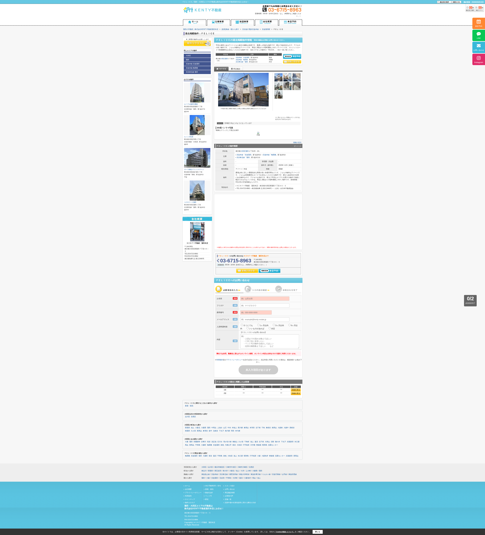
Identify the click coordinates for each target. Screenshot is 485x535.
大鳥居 (239, 445)
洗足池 (213, 442)
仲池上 (234, 428)
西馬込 (199, 431)
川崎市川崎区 (242, 467)
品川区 (187, 417)
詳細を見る (296, 390)
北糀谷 (215, 431)
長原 (208, 442)
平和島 (197, 445)
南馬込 (274, 428)
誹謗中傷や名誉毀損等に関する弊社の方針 (240, 503)
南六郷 (227, 431)
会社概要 (188, 489)
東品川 (203, 471)
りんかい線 (266, 474)
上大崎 (248, 471)
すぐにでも (248, 325)
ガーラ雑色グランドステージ (194, 169)
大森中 (286, 428)
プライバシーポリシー (234, 360)
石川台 (219, 442)
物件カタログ (190, 503)
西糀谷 (292, 428)
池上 (192, 428)
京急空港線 (276, 474)
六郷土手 (228, 445)
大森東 (280, 428)
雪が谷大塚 (227, 442)
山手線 (284, 474)
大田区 (222, 59)
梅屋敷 (245, 60)
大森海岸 (265, 456)
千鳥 (263, 428)
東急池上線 (205, 474)
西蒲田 (187, 428)
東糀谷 (268, 428)
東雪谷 (205, 431)
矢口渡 (297, 442)
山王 (225, 428)
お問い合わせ (230, 489)
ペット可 (208, 496)
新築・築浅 (189, 406)
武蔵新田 (290, 442)
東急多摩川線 (256, 474)
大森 (186, 442)
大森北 (197, 428)
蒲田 (226, 59)
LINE (479, 38)
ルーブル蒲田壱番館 (191, 104)
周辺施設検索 (230, 493)
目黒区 (193, 417)
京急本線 (239, 57)
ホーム (187, 486)
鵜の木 (277, 442)
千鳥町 (246, 442)
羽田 (232, 431)
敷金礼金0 (209, 493)
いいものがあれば (256, 328)
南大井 (225, 471)
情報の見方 (297, 142)
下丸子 (221, 431)
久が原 (193, 431)
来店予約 (478, 26)
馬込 (186, 445)
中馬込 (213, 428)
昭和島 (264, 445)
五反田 (222, 478)
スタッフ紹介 (230, 486)
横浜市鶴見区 (219, 467)
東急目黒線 (292, 474)
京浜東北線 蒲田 (192, 72)
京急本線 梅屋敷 (192, 68)
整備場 (258, 445)
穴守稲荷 (246, 445)
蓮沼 (256, 442)
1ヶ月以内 (264, 325)
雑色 (222, 445)
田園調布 (197, 442)
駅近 (207, 499)
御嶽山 (235, 442)
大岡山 (267, 442)
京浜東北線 (239, 62)
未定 (273, 328)
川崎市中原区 (231, 467)
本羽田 (252, 428)
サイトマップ (190, 499)
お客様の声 (229, 496)
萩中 (210, 431)
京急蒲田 (246, 57)
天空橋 (252, 445)
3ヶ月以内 (279, 325)
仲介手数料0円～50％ (213, 486)
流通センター (273, 445)
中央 (229, 428)
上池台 (219, 428)
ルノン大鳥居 (188, 137)
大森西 (203, 428)
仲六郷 (237, 431)
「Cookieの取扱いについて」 (285, 532)
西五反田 (218, 471)
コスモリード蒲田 (190, 202)
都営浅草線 (233, 474)
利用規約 (219, 360)
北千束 (258, 428)
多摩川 (203, 442)
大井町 (235, 478)
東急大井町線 (244, 474)
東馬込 (246, 428)
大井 (242, 471)
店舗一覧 (228, 499)
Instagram (478, 62)
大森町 (203, 445)
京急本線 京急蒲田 (193, 64)
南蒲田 (187, 431)
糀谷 (234, 445)
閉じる (317, 532)
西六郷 (240, 428)
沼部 (272, 442)
